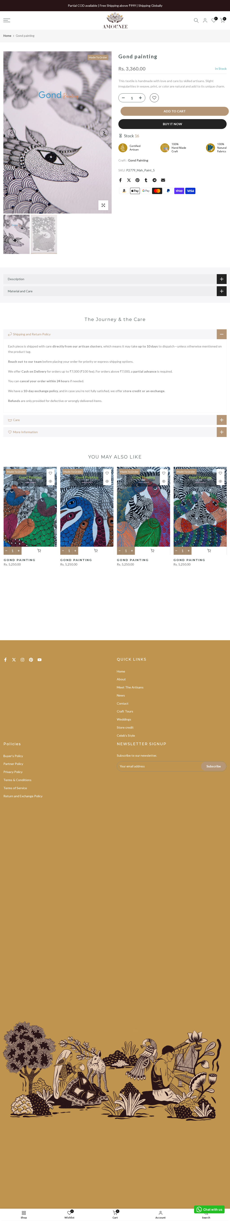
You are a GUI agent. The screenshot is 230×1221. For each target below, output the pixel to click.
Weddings (124, 719)
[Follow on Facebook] (5, 659)
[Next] (103, 132)
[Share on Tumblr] (146, 180)
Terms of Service (15, 788)
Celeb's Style (126, 735)
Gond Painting (138, 160)
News (121, 695)
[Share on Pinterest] (137, 180)
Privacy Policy (12, 772)
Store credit (125, 727)
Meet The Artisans (130, 687)
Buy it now (172, 124)
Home (7, 35)
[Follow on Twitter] (14, 659)
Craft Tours (125, 711)
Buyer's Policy (13, 756)
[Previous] (11, 132)
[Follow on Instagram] (22, 659)
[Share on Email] (163, 180)
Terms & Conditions (17, 780)
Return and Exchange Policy (22, 796)
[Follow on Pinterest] (31, 659)
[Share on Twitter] (129, 180)
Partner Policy (13, 764)
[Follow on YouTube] (40, 659)
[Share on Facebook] (120, 180)
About (121, 679)
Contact (122, 703)
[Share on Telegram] (155, 180)
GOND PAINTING (19, 560)
